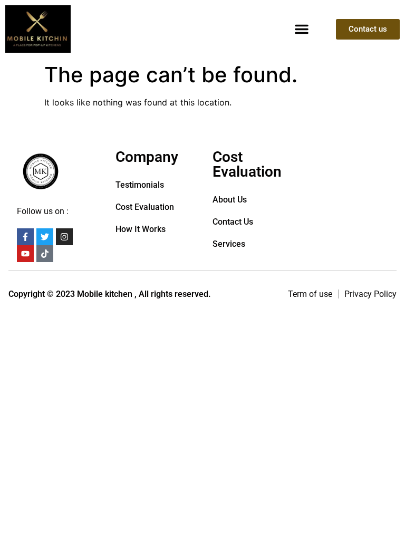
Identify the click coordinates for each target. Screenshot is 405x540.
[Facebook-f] (25, 236)
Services (229, 244)
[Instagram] (64, 236)
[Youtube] (25, 253)
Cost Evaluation (144, 207)
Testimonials (139, 185)
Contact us (233, 222)
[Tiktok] (44, 253)
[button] (302, 29)
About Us (230, 200)
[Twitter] (44, 236)
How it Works (140, 229)
